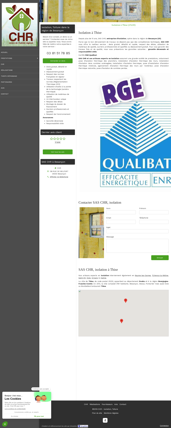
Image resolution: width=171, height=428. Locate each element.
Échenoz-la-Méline (160, 275)
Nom (108, 208)
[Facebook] (105, 420)
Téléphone (143, 218)
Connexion (164, 426)
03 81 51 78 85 (58, 53)
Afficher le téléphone (59, 177)
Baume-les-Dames (143, 275)
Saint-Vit (82, 278)
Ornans (95, 278)
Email (108, 218)
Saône (103, 278)
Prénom (142, 208)
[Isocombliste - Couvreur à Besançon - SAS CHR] (20, 24)
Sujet (108, 227)
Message (110, 237)
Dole (89, 278)
